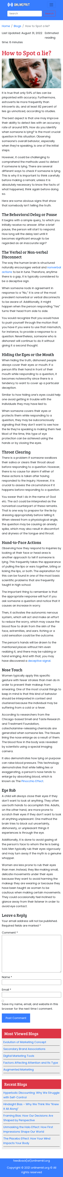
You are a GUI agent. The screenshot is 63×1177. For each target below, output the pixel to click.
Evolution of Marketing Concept (24, 1042)
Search (49, 13)
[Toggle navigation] (51, 5)
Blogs (17, 26)
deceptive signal (39, 661)
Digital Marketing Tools (18, 1056)
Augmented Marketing (18, 1069)
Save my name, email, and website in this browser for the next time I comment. (30, 1006)
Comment (10, 932)
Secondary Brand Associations (24, 1049)
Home (6, 26)
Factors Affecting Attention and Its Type (30, 1063)
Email (6, 990)
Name (7, 977)
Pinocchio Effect (32, 781)
